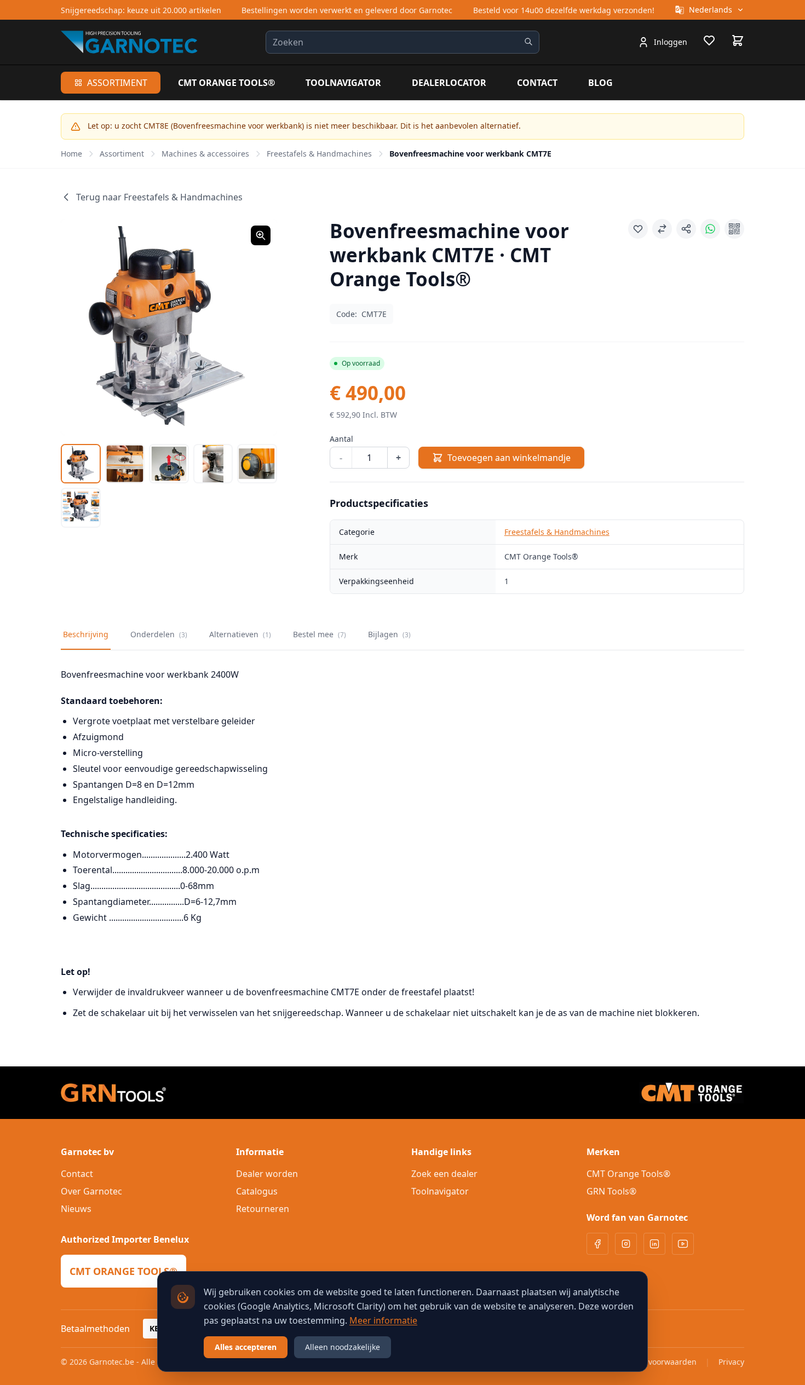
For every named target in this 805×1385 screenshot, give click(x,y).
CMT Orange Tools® (226, 83)
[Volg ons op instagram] (626, 1244)
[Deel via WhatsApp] (710, 229)
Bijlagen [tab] (389, 634)
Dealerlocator (449, 83)
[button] (169, 327)
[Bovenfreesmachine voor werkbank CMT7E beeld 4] (213, 464)
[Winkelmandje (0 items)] (737, 40)
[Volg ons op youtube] (683, 1244)
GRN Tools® (611, 1191)
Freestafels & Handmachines (319, 153)
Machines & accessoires (205, 153)
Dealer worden (267, 1174)
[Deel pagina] (686, 229)
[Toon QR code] (734, 229)
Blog (600, 83)
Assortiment (117, 83)
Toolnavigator (343, 83)
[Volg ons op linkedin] (654, 1244)
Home (71, 153)
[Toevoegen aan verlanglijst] (638, 229)
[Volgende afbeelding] (255, 327)
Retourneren (262, 1209)
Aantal (341, 439)
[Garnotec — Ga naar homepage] (129, 42)
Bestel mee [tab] (319, 634)
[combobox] (402, 42)
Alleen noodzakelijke (342, 1347)
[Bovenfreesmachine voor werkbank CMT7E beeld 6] (81, 508)
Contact (537, 83)
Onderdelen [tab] (158, 634)
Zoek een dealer (444, 1174)
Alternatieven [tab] (240, 634)
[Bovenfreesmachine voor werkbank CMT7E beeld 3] (169, 464)
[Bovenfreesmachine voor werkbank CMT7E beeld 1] (81, 464)
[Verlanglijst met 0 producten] (709, 42)
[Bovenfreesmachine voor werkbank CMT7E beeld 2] (125, 464)
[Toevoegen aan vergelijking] (662, 229)
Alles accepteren (246, 1347)
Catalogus (257, 1191)
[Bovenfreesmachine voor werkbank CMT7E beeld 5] (257, 464)
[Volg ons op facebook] (597, 1244)
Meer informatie (383, 1320)
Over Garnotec (91, 1191)
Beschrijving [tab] (85, 634)
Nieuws (76, 1209)
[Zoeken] (528, 42)
